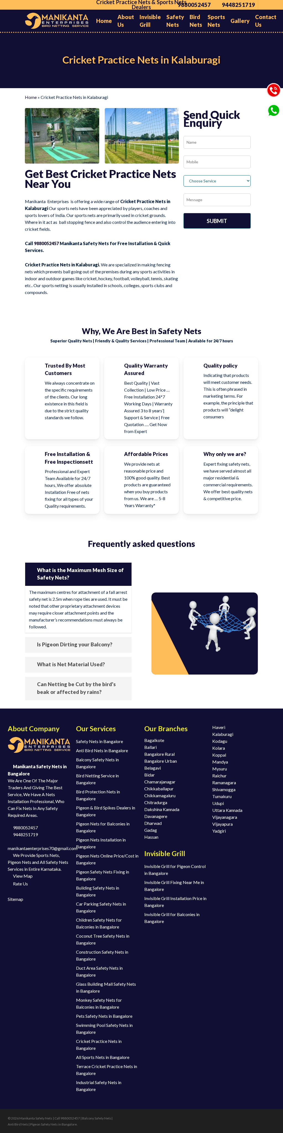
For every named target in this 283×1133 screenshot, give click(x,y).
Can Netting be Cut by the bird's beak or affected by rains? (76, 688)
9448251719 (25, 834)
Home (31, 97)
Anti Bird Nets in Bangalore (102, 750)
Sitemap (15, 899)
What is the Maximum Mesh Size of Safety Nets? (80, 574)
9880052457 (46, 243)
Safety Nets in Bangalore (99, 741)
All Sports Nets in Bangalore (102, 1057)
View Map (22, 875)
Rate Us (20, 883)
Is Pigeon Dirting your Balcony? (74, 644)
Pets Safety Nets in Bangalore (104, 1016)
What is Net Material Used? (71, 664)
